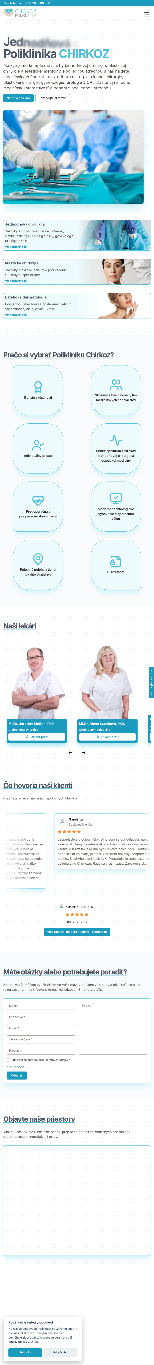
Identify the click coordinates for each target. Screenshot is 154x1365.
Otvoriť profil (40, 737)
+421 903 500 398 (37, 3)
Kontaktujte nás (151, 682)
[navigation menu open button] (147, 13)
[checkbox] (8, 1059)
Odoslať (16, 1075)
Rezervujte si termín (53, 98)
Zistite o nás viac (18, 98)
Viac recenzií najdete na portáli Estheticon (77, 931)
